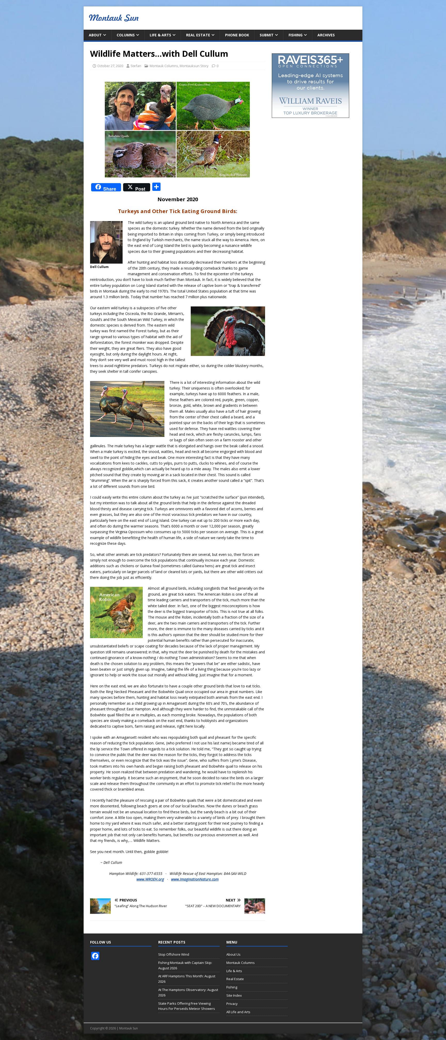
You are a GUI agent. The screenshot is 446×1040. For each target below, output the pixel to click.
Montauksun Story (194, 65)
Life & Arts (160, 34)
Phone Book (237, 34)
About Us (233, 954)
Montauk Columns (164, 65)
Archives (326, 34)
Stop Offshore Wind (173, 954)
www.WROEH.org (150, 879)
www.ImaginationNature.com (195, 879)
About (95, 34)
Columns (126, 34)
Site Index (234, 995)
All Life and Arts (238, 1012)
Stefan (136, 65)
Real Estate (198, 34)
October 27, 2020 (110, 65)
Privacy (232, 1003)
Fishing (295, 34)
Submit (267, 34)
